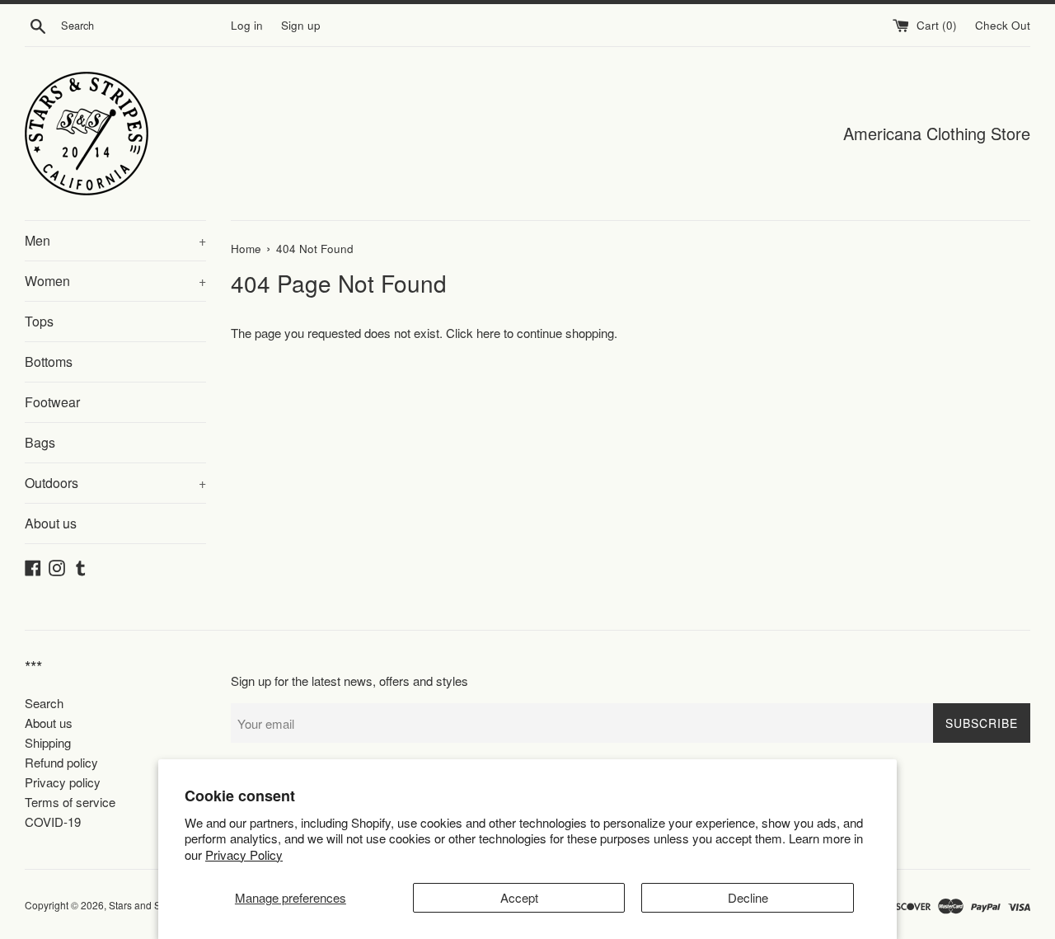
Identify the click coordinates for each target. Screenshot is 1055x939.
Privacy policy (63, 782)
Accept (519, 897)
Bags (40, 442)
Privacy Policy (244, 854)
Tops (39, 321)
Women (115, 280)
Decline (748, 897)
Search (44, 702)
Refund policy (61, 762)
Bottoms (49, 361)
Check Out (1002, 25)
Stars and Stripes (148, 905)
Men (115, 240)
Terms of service (70, 801)
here (488, 332)
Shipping (48, 742)
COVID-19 (53, 821)
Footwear (52, 401)
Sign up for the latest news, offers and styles (349, 680)
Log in (247, 25)
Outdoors (115, 482)
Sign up (301, 25)
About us (51, 523)
